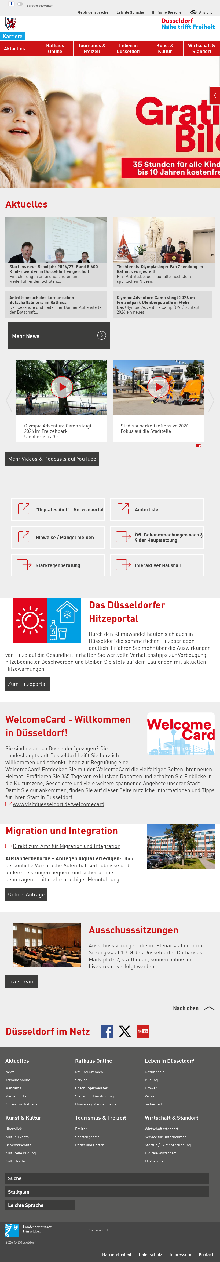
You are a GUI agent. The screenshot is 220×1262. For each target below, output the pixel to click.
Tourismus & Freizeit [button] (92, 48)
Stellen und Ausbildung (94, 1095)
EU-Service (154, 1160)
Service (81, 1079)
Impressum (180, 1254)
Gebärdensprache (93, 12)
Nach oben (186, 1007)
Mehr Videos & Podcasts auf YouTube (52, 458)
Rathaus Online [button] (55, 48)
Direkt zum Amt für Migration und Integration (66, 845)
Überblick (13, 1128)
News (9, 1071)
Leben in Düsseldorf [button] (128, 48)
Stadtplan (18, 1191)
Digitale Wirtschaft (160, 1152)
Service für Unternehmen (165, 1136)
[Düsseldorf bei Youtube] (143, 1031)
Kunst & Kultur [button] (165, 48)
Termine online (17, 1079)
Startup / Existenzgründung (168, 1144)
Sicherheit (153, 1103)
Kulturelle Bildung (20, 1152)
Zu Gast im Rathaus (21, 1103)
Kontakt (206, 1254)
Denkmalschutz (18, 1144)
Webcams (13, 1087)
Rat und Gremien (89, 1071)
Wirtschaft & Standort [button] (201, 48)
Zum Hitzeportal (27, 683)
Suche (14, 1178)
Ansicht (205, 12)
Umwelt (151, 1087)
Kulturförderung (19, 1160)
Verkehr (151, 1095)
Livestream (21, 981)
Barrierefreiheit (116, 1254)
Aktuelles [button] (14, 48)
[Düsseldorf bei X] (125, 1031)
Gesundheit (154, 1071)
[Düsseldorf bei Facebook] (107, 1031)
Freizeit (81, 1128)
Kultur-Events (17, 1136)
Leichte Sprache (130, 12)
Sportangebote (87, 1136)
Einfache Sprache (167, 12)
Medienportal (16, 1095)
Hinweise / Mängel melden (97, 1103)
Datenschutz (150, 1254)
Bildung (151, 1079)
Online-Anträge (26, 894)
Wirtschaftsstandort (161, 1128)
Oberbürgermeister (91, 1087)
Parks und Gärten (89, 1144)
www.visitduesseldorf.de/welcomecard (58, 803)
